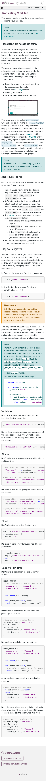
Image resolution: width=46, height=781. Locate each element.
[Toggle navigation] (1, 7)
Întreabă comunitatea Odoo (15, 764)
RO (29, 8)
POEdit (31, 137)
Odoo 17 (38, 8)
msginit (28, 134)
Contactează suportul (12, 758)
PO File (17, 90)
